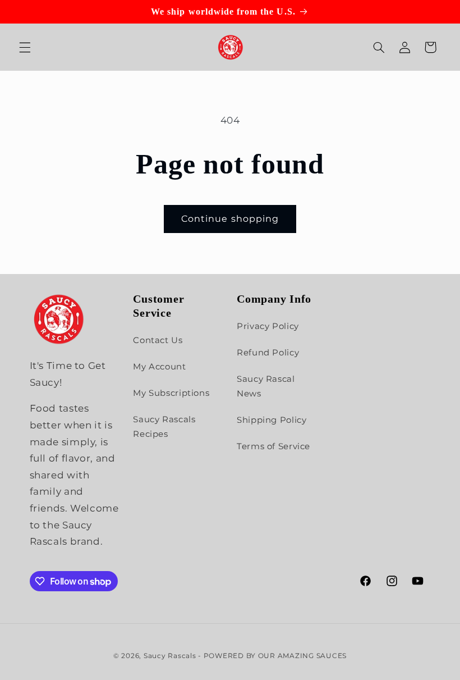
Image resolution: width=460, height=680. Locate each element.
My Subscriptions (171, 393)
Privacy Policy (268, 326)
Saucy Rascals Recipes (164, 426)
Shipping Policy (271, 420)
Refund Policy (268, 353)
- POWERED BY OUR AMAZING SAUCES (272, 656)
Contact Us (157, 340)
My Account (159, 367)
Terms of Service (273, 446)
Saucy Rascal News (266, 386)
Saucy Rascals (170, 656)
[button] (25, 47)
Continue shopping (230, 218)
